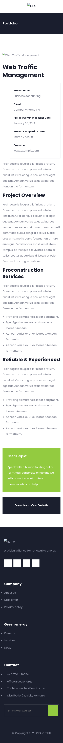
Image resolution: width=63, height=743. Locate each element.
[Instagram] (8, 563)
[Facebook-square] (26, 563)
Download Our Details (32, 505)
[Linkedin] (35, 563)
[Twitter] (17, 563)
